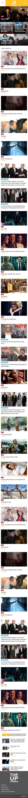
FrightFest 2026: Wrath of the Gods (18, 753)
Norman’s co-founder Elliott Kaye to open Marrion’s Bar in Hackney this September (17, 740)
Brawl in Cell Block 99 (6, 159)
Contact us (3, 785)
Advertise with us (5, 789)
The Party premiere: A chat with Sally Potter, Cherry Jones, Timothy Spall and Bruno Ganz (13, 207)
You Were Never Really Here (8, 319)
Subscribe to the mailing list (8, 791)
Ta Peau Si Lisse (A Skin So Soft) (9, 457)
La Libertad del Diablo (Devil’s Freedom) (11, 114)
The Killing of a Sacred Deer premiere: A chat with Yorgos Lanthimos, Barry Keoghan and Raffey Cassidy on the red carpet (13, 411)
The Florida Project (6, 502)
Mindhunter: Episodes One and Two (10, 274)
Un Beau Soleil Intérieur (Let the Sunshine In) (13, 479)
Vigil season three (15, 746)
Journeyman (4, 387)
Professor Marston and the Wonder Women (13, 251)
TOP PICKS (22, 734)
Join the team (4, 787)
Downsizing (4, 296)
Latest (14, 734)
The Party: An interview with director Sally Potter (12, 342)
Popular (6, 734)
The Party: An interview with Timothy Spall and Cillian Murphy (14, 365)
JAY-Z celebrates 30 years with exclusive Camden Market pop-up (16, 768)
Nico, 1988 (4, 229)
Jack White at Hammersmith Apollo (17, 760)
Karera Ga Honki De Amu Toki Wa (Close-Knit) (13, 69)
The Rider (3, 136)
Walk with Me (4, 91)
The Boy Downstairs (6, 434)
